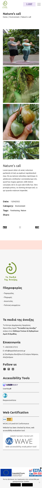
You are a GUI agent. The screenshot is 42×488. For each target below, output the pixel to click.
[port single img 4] (21, 122)
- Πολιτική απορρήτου (11, 305)
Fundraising (15, 210)
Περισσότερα (27, 485)
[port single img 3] (21, 150)
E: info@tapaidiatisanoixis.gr (14, 351)
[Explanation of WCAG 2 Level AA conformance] (21, 419)
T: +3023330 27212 (10, 347)
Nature (23, 210)
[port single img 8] (21, 84)
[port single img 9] (21, 47)
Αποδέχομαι (15, 485)
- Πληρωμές (7, 297)
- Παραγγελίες (8, 293)
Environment (20, 206)
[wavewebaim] (39, 4)
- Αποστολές (8, 301)
